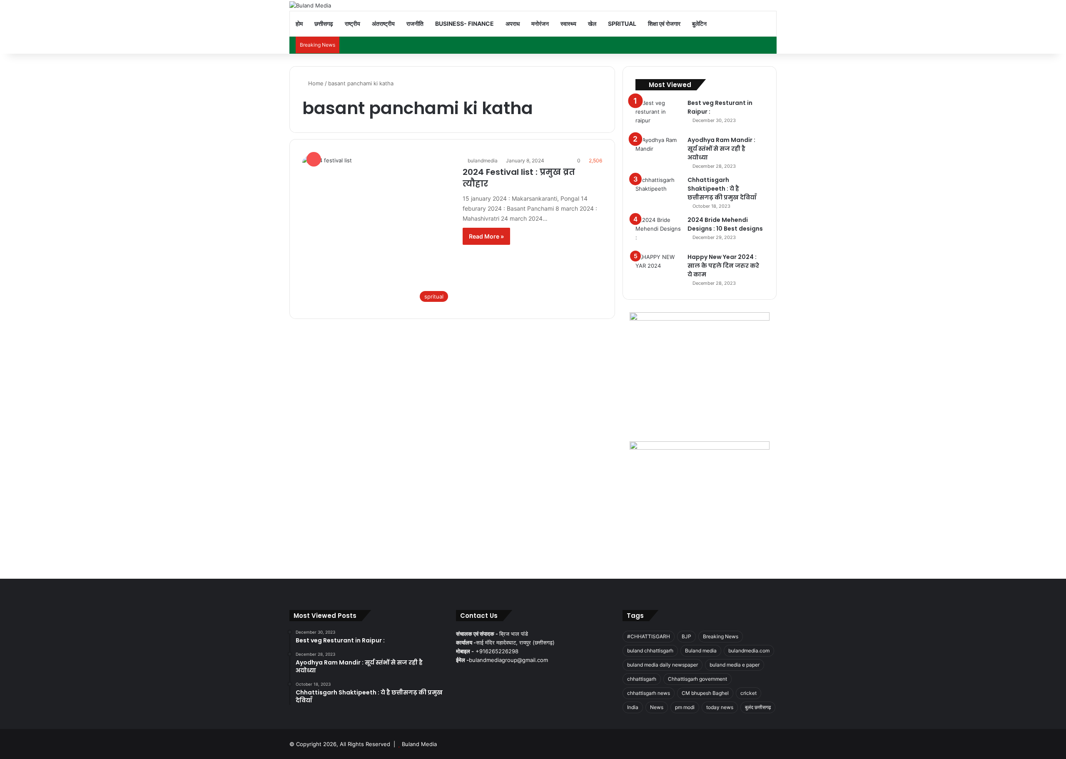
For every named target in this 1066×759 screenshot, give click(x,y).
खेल (592, 23)
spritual (622, 23)
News (656, 707)
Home (315, 83)
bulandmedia (483, 160)
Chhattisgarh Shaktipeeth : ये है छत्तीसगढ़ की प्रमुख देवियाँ (722, 189)
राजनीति (414, 23)
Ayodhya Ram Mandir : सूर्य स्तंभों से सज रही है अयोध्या (721, 149)
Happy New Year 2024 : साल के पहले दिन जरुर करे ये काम (723, 266)
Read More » (486, 236)
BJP (686, 636)
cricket (748, 693)
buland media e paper (735, 665)
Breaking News (720, 636)
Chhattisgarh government (697, 679)
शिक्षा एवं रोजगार (664, 23)
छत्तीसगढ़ (323, 23)
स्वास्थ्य (568, 23)
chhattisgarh (641, 679)
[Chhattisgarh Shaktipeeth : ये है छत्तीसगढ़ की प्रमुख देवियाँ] (658, 191)
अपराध (513, 23)
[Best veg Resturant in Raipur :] (658, 114)
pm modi (685, 707)
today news (719, 707)
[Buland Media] (310, 5)
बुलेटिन (699, 23)
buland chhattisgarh (650, 650)
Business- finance (464, 23)
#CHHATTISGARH (648, 636)
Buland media (701, 650)
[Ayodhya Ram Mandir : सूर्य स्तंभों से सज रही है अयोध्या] (658, 151)
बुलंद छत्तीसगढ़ (758, 707)
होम (299, 23)
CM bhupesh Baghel (705, 693)
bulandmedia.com (749, 650)
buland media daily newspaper (662, 665)
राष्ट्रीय (352, 23)
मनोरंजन (540, 23)
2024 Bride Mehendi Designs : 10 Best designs (725, 224)
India (632, 707)
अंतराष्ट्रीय (383, 23)
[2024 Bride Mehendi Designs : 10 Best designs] (658, 231)
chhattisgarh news (648, 693)
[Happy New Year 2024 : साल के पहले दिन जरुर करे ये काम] (658, 268)
